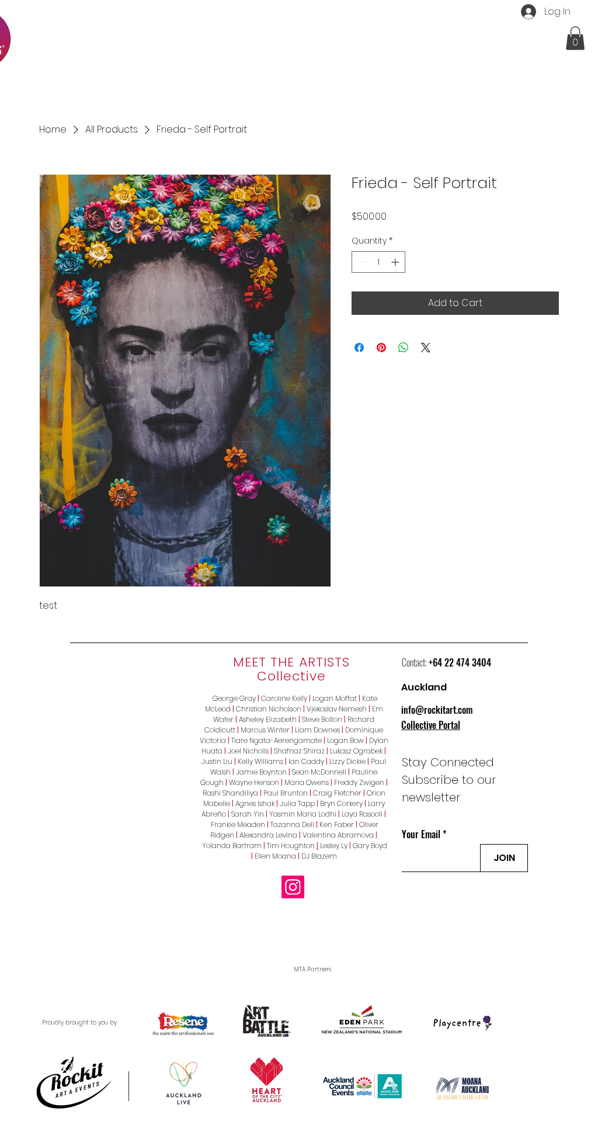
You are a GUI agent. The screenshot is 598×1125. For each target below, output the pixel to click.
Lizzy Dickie (347, 761)
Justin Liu (216, 761)
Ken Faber (338, 824)
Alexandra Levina (268, 835)
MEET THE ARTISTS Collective (291, 669)
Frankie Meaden (238, 824)
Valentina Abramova (336, 835)
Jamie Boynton (261, 772)
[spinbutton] (378, 262)
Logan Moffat (334, 698)
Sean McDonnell (319, 772)
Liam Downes (317, 730)
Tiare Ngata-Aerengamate (276, 740)
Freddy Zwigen (359, 782)
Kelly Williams (260, 761)
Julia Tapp (297, 803)
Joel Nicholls (248, 751)
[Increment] (396, 262)
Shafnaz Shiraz (299, 751)
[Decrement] (360, 262)
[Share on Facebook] (359, 348)
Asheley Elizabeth (268, 719)
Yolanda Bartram (232, 845)
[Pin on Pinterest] (381, 348)
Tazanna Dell (292, 824)
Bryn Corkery (341, 803)
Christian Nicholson (268, 709)
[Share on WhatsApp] (404, 348)
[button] (575, 38)
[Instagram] (292, 887)
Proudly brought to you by (79, 1022)
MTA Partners (312, 969)
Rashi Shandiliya (230, 793)
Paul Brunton (285, 793)
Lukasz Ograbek (356, 751)
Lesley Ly (333, 845)
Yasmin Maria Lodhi (302, 814)
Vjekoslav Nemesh (337, 709)
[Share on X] (426, 348)
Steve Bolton (322, 719)
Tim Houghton (292, 845)
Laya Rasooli (362, 814)
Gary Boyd (370, 845)
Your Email (421, 834)
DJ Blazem (319, 856)
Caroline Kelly (284, 698)
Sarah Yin (247, 814)
